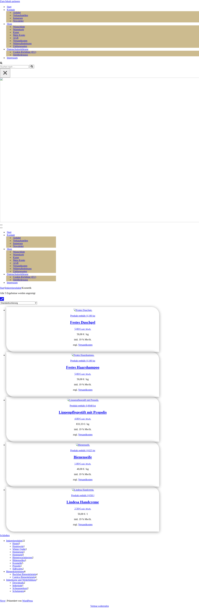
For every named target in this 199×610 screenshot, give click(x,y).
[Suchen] (1, 63)
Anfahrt (17, 12)
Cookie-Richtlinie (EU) (24, 52)
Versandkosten (20, 40)
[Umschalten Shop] (54, 249)
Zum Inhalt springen (10, 1)
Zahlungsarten (20, 46)
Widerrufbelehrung (22, 43)
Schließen (5, 535)
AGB (16, 38)
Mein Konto (19, 35)
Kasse (16, 32)
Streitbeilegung (20, 55)
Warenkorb (18, 29)
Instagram (18, 18)
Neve (2, 600)
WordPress (27, 600)
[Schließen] (5, 73)
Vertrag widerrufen (99, 606)
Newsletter (18, 21)
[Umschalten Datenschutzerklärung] (54, 274)
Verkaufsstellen (20, 15)
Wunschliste (19, 26)
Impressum (12, 57)
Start (9, 6)
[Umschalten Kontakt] (54, 235)
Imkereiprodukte (13, 288)
